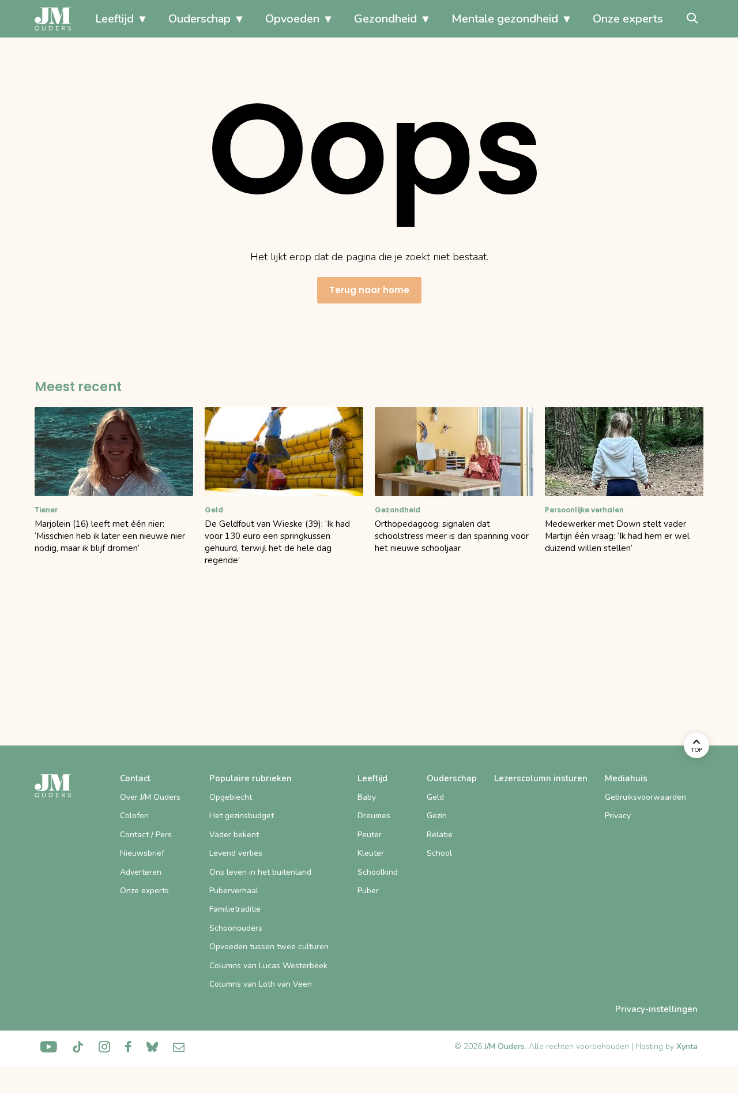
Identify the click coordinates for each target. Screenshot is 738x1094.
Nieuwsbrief (142, 853)
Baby (366, 797)
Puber (368, 890)
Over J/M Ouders (150, 797)
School (439, 853)
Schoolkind (377, 872)
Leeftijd (114, 19)
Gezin (437, 815)
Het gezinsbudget (241, 815)
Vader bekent (234, 834)
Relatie (440, 834)
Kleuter (370, 853)
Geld (435, 797)
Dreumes (373, 815)
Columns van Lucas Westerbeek (268, 965)
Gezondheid (385, 19)
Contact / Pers (146, 834)
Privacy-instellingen (656, 1009)
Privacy (618, 815)
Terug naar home (369, 290)
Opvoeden (292, 19)
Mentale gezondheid (504, 19)
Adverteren (140, 872)
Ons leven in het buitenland (260, 872)
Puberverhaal (233, 890)
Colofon (134, 815)
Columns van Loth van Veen (260, 984)
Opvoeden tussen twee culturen (269, 946)
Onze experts (628, 19)
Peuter (369, 834)
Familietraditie (235, 909)
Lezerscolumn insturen (541, 778)
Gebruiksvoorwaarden (645, 797)
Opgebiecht (230, 797)
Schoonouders (235, 928)
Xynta (687, 1046)
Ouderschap (199, 19)
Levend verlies (235, 853)
